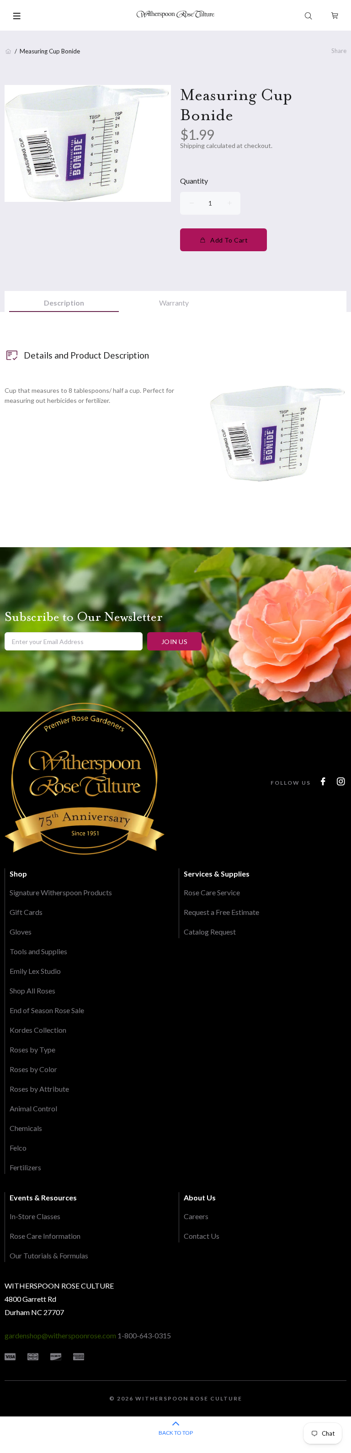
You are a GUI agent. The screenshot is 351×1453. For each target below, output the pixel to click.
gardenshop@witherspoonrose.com (60, 1335)
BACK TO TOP (176, 1432)
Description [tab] (64, 302)
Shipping (192, 145)
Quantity (194, 180)
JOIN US (174, 641)
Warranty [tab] (174, 302)
